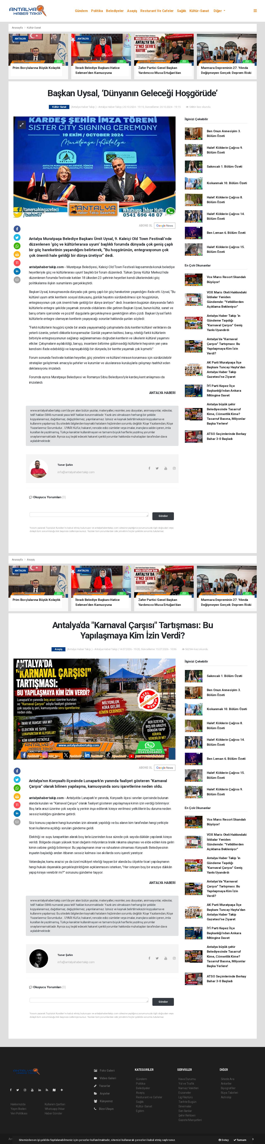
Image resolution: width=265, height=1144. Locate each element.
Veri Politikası (19, 1113)
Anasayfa (17, 27)
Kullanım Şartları (55, 1104)
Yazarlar (104, 1086)
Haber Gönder (53, 1113)
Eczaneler (184, 1092)
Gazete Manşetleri (190, 1120)
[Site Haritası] (56, 1090)
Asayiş (132, 11)
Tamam (241, 1140)
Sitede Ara (227, 1079)
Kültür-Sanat (199, 11)
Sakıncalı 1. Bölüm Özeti (224, 166)
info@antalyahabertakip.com (76, 472)
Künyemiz (106, 1101)
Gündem (81, 11)
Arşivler (104, 1093)
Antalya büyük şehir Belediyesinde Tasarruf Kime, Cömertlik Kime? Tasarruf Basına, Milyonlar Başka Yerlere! (226, 413)
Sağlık (181, 11)
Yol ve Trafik (186, 1083)
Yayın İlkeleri (18, 1108)
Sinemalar (185, 1106)
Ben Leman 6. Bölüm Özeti (226, 233)
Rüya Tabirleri (229, 1092)
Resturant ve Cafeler (157, 11)
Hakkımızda (18, 1104)
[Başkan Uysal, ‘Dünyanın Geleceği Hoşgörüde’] (94, 166)
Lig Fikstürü (185, 1097)
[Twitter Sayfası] (19, 1090)
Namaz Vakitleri (188, 1088)
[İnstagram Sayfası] (27, 1090)
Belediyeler (115, 11)
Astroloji (226, 1097)
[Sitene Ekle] (63, 1090)
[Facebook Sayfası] (12, 1090)
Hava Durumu (187, 1079)
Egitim (140, 1111)
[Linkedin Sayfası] (41, 1090)
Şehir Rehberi (186, 1115)
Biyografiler (228, 1088)
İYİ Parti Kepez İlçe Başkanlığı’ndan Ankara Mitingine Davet (224, 390)
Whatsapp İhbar (55, 1108)
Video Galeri (107, 1078)
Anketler (226, 1083)
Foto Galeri (107, 1070)
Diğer (218, 11)
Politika (97, 11)
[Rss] (48, 1090)
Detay (225, 1140)
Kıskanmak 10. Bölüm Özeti (227, 183)
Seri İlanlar (185, 1111)
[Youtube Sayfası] (34, 1090)
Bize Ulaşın (106, 1108)
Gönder (163, 515)
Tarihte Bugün (187, 1101)
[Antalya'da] (94, 709)
